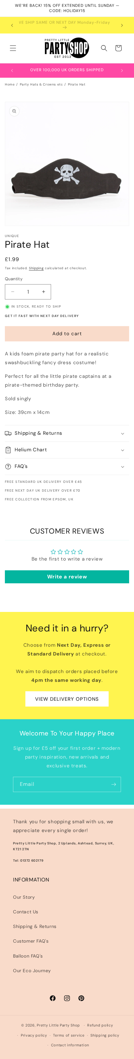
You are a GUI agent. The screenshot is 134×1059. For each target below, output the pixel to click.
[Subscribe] (113, 784)
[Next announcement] (122, 25)
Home (10, 84)
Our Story (24, 897)
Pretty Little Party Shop (58, 1025)
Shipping (36, 268)
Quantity (13, 279)
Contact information (70, 1045)
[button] (13, 48)
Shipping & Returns (35, 926)
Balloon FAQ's (28, 956)
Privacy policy (34, 1035)
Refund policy (100, 1025)
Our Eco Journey (32, 970)
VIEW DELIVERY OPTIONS (67, 699)
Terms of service (68, 1035)
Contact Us (25, 912)
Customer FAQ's (30, 941)
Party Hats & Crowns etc (41, 84)
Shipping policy (104, 1035)
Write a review (67, 576)
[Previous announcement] (12, 25)
